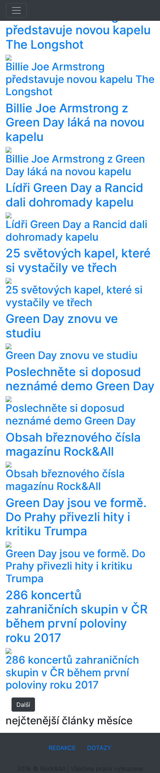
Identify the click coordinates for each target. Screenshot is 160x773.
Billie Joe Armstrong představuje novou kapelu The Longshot (78, 30)
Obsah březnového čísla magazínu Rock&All (73, 444)
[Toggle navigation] (16, 10)
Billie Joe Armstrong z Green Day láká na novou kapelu (75, 122)
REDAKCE (62, 747)
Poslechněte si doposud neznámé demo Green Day (80, 379)
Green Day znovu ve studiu (62, 325)
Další (23, 704)
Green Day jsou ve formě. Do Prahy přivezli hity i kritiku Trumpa (76, 517)
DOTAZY (99, 747)
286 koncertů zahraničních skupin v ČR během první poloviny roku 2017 (77, 616)
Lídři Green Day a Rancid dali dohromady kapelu (74, 194)
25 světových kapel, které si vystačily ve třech (78, 260)
